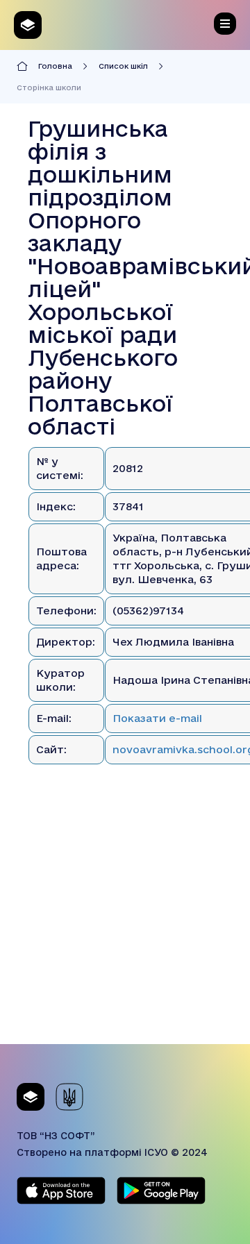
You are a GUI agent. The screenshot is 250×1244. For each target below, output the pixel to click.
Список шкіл (123, 66)
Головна (55, 66)
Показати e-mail (157, 718)
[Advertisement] (125, 919)
